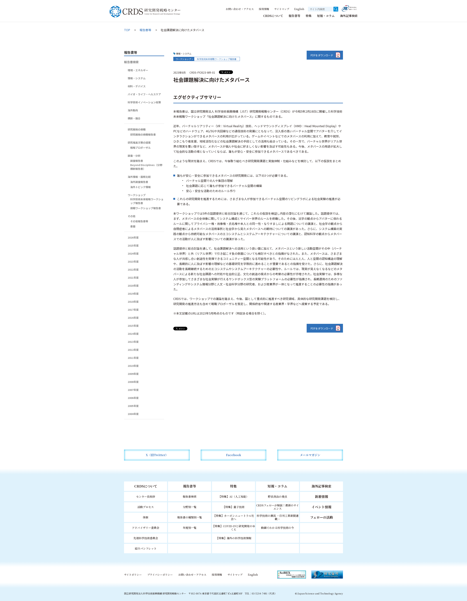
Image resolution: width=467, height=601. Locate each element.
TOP (127, 30)
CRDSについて (273, 16)
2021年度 (133, 277)
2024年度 (133, 253)
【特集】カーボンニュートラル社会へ (233, 517)
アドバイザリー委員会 (145, 528)
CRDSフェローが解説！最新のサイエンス (277, 506)
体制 (145, 517)
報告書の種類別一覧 (189, 517)
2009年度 (133, 374)
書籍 (132, 226)
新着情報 (321, 496)
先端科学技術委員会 (145, 538)
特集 (309, 16)
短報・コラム (326, 16)
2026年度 (133, 237)
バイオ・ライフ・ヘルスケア (144, 94)
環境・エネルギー (138, 70)
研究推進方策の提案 (139, 142)
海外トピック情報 (140, 187)
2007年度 (133, 390)
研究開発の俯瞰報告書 (143, 134)
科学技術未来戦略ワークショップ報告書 (216, 59)
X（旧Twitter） (157, 455)
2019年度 (133, 293)
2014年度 (133, 333)
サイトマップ (281, 9)
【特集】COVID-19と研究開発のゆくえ (233, 527)
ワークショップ (183, 59)
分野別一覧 (189, 507)
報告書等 (294, 16)
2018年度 (133, 301)
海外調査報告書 (139, 182)
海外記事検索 (349, 16)
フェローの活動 (321, 517)
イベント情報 (321, 506)
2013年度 (133, 342)
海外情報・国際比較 (139, 177)
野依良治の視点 (277, 496)
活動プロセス (145, 507)
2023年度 (133, 261)
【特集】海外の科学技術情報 (233, 538)
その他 (131, 216)
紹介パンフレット (146, 548)
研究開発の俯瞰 (137, 129)
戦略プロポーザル (140, 147)
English (299, 9)
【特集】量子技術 (233, 507)
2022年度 (133, 269)
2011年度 (133, 358)
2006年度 (133, 398)
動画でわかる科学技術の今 (277, 528)
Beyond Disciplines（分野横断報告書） (146, 167)
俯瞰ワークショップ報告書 (145, 208)
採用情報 (264, 9)
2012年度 (133, 350)
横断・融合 (134, 118)
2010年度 (133, 366)
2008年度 (133, 382)
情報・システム (137, 78)
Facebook (233, 455)
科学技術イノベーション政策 (144, 102)
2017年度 (133, 309)
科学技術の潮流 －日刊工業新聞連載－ (277, 517)
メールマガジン (310, 455)
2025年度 (133, 245)
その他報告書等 (139, 221)
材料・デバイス (137, 86)
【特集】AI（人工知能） (233, 496)
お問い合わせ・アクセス (240, 9)
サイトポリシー (133, 574)
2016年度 (133, 317)
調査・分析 (134, 155)
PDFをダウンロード (321, 55)
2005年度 (133, 406)
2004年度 (133, 414)
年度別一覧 (189, 528)
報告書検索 (131, 62)
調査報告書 (136, 161)
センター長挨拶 (145, 496)
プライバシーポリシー (160, 574)
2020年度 (133, 285)
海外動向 (133, 110)
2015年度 (133, 325)
